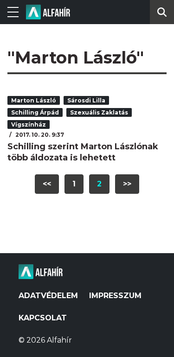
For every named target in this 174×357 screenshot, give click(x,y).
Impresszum (115, 295)
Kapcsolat (43, 317)
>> (127, 183)
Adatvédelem (48, 295)
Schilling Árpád (35, 112)
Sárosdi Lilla (86, 100)
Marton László (33, 100)
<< (47, 183)
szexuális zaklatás (99, 112)
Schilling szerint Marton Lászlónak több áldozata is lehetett (82, 152)
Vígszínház (28, 124)
